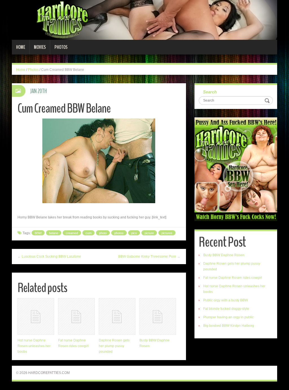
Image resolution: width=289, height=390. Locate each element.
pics (134, 233)
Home (20, 47)
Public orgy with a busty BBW (225, 300)
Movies (40, 47)
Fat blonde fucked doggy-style (226, 309)
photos (119, 233)
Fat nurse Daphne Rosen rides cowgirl (232, 278)
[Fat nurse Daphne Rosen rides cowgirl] (76, 316)
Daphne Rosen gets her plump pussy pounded (114, 346)
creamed (72, 233)
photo (103, 233)
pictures (166, 233)
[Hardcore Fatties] (144, 20)
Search (210, 91)
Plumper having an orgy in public (228, 317)
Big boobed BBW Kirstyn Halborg (228, 326)
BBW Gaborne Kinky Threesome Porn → (149, 256)
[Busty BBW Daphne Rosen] (157, 316)
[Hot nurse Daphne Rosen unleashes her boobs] (35, 316)
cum (88, 233)
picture (149, 233)
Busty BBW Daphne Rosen (223, 255)
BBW (38, 233)
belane (53, 233)
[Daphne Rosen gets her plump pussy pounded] (117, 316)
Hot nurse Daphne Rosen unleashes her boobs (34, 346)
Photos (60, 47)
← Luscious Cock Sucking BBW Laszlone (49, 256)
